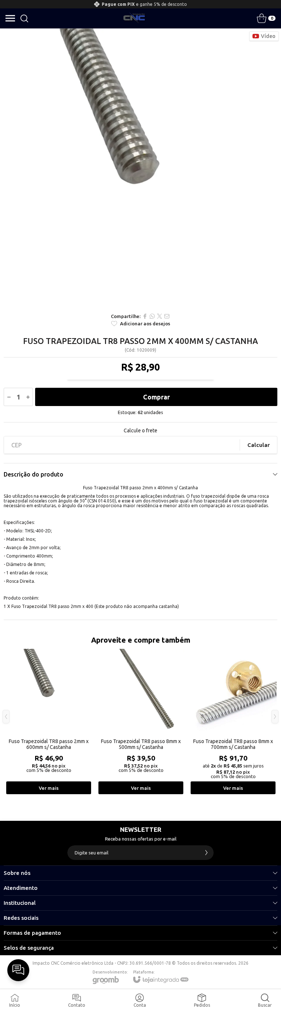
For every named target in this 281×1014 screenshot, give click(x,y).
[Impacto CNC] (134, 18)
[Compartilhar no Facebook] (144, 316)
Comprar (156, 397)
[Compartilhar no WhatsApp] (152, 316)
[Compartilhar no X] (159, 316)
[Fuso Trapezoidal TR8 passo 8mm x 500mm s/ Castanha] (141, 722)
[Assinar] (206, 852)
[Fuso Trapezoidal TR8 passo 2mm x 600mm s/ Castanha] (48, 722)
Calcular (258, 445)
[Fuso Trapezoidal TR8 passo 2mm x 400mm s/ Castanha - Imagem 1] (140, 168)
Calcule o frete (140, 430)
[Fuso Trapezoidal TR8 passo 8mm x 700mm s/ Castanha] (233, 722)
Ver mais (49, 788)
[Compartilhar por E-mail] (166, 316)
